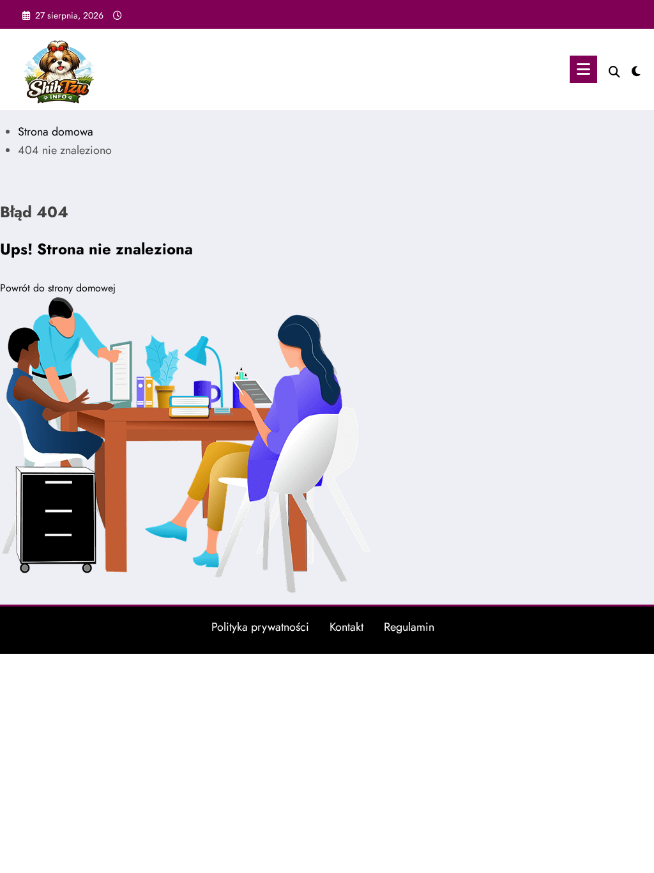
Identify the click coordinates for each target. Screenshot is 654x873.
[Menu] (583, 69)
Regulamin (409, 627)
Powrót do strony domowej (58, 288)
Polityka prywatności (260, 627)
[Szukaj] (614, 72)
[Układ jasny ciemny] (636, 69)
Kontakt (346, 627)
